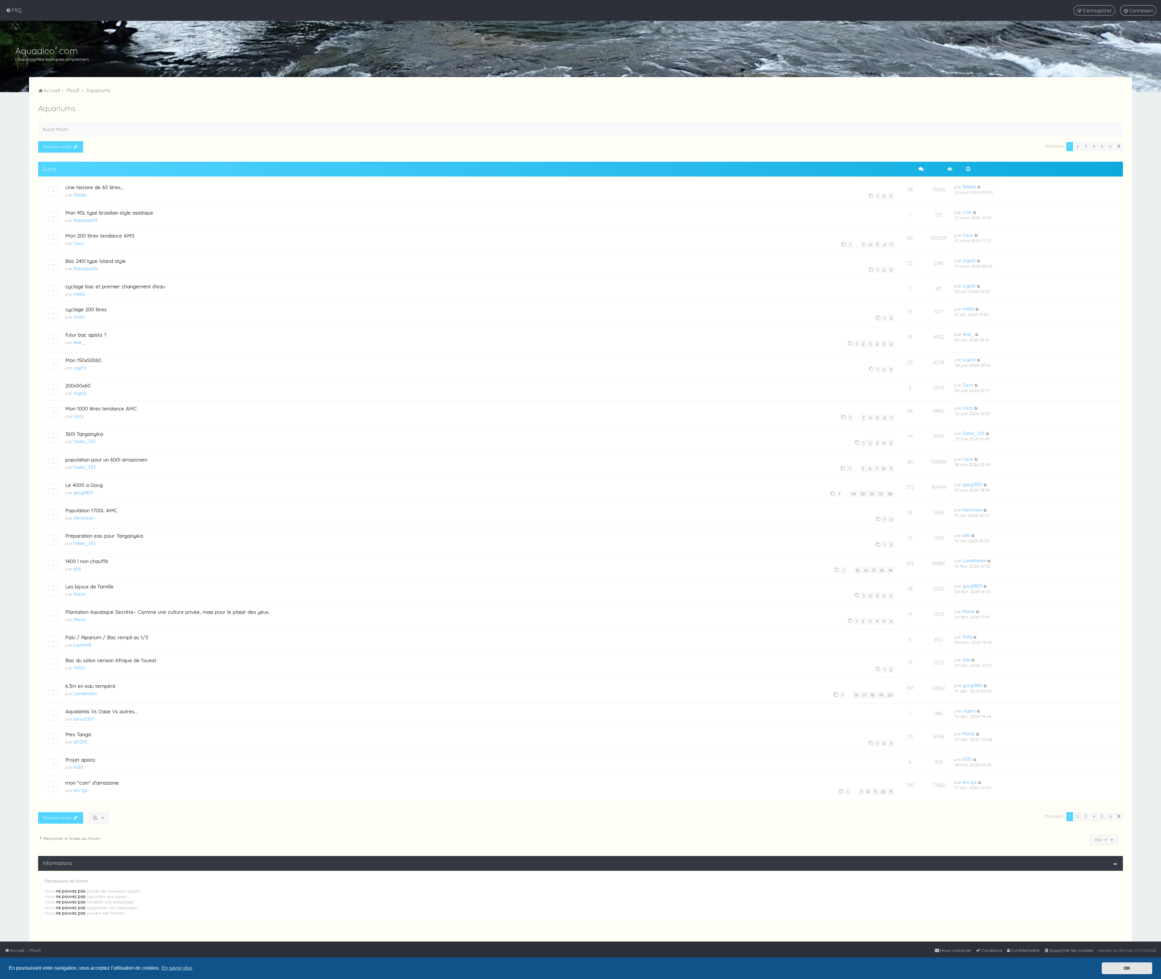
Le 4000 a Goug (84, 485)
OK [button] (1127, 968)
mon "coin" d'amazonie (92, 783)
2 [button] (1078, 146)
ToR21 (79, 668)
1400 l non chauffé (86, 561)
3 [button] (1086, 146)
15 (857, 570)
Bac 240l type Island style (95, 261)
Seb (966, 535)
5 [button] (1102, 146)
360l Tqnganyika (84, 434)
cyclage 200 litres (86, 309)
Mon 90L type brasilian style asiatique (109, 212)
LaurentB (82, 645)
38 (890, 493)
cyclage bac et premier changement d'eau (115, 286)
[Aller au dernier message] (979, 187)
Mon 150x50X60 (83, 360)
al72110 (80, 742)
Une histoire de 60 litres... (94, 187)
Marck (79, 594)
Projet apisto (80, 760)
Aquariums (57, 108)
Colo (967, 212)
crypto (969, 260)
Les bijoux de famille (89, 586)
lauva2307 (83, 719)
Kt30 (78, 767)
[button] (1119, 146)
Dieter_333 (84, 441)
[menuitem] (14, 10)
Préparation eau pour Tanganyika (104, 536)
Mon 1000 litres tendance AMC (101, 408)
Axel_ (79, 342)
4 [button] (1094, 146)
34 (854, 493)
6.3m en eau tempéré (90, 686)
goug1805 (83, 492)
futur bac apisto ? (85, 335)
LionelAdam (974, 560)
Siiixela (80, 195)
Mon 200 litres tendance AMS (100, 235)
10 (883, 791)
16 (865, 570)
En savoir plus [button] (177, 968)
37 (881, 493)
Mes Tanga (78, 734)
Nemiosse (83, 518)
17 (873, 570)
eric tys (80, 790)
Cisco (78, 243)
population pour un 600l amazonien (106, 459)
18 (882, 570)
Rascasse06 (85, 220)
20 (890, 694)
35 (863, 493)
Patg (967, 637)
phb (77, 569)
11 (891, 791)
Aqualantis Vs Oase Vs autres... (101, 711)
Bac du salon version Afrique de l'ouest (110, 660)
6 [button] (1110, 146)
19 (890, 570)
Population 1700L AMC (91, 510)
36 (872, 493)
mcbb (79, 294)
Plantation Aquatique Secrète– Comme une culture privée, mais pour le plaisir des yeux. (167, 612)
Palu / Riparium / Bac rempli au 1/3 (106, 637)
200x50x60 (77, 385)
